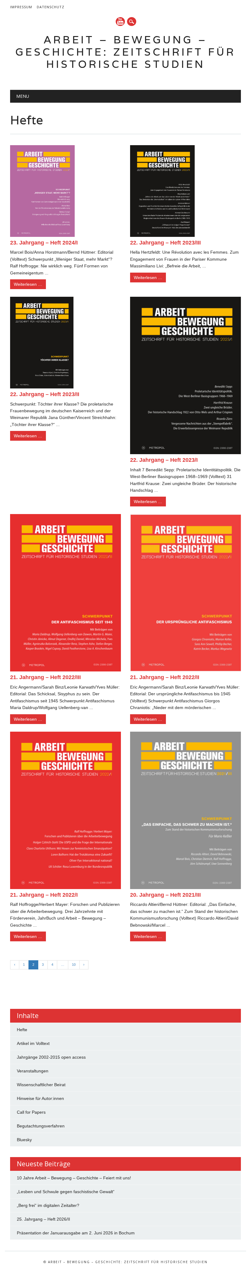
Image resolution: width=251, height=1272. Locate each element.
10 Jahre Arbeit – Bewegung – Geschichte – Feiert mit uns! (74, 1177)
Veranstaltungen (32, 1070)
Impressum (21, 7)
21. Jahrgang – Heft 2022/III (45, 677)
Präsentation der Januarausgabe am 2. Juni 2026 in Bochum (76, 1232)
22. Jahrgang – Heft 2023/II (44, 394)
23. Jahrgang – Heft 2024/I (44, 243)
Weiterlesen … (28, 284)
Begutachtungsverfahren (41, 1125)
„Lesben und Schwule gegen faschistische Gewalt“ (65, 1191)
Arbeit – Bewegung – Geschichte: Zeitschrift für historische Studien (125, 52)
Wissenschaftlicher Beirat (41, 1084)
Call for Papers (31, 1112)
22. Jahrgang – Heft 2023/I (164, 460)
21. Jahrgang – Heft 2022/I (44, 895)
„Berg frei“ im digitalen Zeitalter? (48, 1205)
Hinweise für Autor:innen (40, 1098)
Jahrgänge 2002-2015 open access (51, 1057)
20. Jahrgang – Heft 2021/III (165, 895)
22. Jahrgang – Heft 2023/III (165, 243)
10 (74, 964)
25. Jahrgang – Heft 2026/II (43, 1219)
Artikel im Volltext (33, 1043)
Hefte (22, 1029)
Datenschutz (50, 7)
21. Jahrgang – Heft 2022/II (164, 677)
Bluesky (24, 1139)
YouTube (120, 21)
